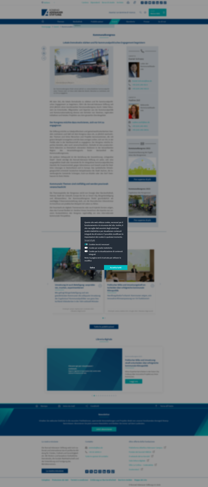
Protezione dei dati (60, 480)
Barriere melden (125, 480)
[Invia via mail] (44, 53)
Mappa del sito (140, 480)
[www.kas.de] (52, 12)
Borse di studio (108, 2)
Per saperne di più (142, 179)
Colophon (46, 480)
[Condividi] (44, 58)
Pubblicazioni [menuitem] (97, 21)
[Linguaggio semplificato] (128, 3)
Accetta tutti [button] (116, 267)
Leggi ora (133, 381)
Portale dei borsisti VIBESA (140, 452)
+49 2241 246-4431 (140, 126)
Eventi (56, 26)
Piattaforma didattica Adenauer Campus (146, 447)
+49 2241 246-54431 (140, 130)
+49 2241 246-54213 (140, 88)
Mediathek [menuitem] (77, 21)
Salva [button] (92, 267)
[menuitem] (45, 21)
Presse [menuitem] (146, 21)
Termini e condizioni (79, 480)
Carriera (85, 2)
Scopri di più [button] (89, 240)
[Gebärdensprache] (134, 3)
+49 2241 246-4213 (140, 84)
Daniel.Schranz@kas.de (142, 81)
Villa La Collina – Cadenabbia (141, 465)
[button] (47, 284)
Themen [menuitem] (60, 21)
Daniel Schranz (136, 58)
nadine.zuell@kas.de (141, 122)
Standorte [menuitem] (130, 21)
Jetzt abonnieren (104, 429)
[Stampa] (44, 48)
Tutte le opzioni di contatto (96, 456)
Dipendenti (95, 2)
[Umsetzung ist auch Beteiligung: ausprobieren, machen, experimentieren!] (77, 280)
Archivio (120, 2)
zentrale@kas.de (95, 447)
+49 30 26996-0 (94, 452)
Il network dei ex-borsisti (139, 456)
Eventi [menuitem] (114, 21)
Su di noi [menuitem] (162, 21)
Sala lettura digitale (137, 460)
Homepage (46, 26)
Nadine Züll (134, 100)
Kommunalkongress (70, 26)
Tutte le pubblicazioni (104, 326)
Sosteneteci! (134, 469)
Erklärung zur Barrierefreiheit (103, 480)
